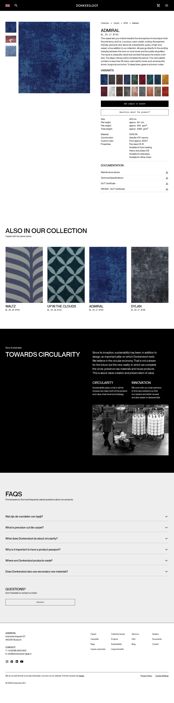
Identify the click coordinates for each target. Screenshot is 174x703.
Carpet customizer (98, 649)
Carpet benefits (117, 649)
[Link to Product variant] (104, 79)
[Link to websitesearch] (16, 5)
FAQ (133, 639)
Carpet (93, 634)
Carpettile (95, 639)
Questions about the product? (134, 112)
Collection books (118, 634)
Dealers (155, 634)
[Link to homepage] (87, 5)
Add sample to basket (135, 104)
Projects (114, 639)
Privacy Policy (146, 676)
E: (18, 654)
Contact (40, 602)
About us (135, 634)
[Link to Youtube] (21, 661)
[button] (7, 5)
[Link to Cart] (158, 5)
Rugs (93, 644)
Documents (157, 639)
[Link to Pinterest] (12, 661)
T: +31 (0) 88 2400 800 (16, 650)
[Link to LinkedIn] (16, 661)
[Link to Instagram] (7, 661)
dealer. (82, 676)
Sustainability (116, 644)
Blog (134, 644)
